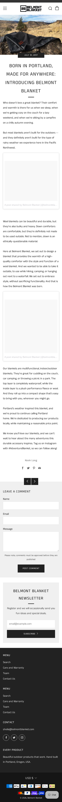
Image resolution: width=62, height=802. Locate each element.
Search (7, 662)
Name (6, 499)
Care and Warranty (13, 668)
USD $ (29, 778)
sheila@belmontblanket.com (18, 729)
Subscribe (29, 633)
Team (6, 673)
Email (6, 514)
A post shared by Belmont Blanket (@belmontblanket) (32, 205)
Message (8, 529)
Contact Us (9, 679)
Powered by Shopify (31, 793)
